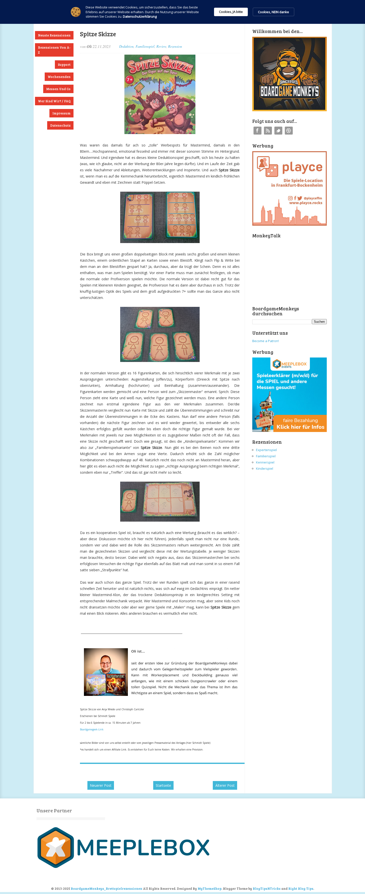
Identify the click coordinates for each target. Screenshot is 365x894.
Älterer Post (225, 785)
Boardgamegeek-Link (92, 729)
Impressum (61, 113)
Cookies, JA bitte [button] (231, 11)
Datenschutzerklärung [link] (140, 16)
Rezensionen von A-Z (54, 50)
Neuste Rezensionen (54, 35)
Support (64, 64)
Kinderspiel (264, 468)
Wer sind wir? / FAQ (54, 101)
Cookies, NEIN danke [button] (273, 12)
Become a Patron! (265, 341)
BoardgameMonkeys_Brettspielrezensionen (106, 888)
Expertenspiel (266, 450)
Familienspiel (145, 46)
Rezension (175, 46)
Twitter (278, 131)
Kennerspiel (265, 462)
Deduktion (126, 46)
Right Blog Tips (300, 888)
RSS (268, 131)
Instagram (289, 131)
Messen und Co (58, 89)
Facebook (257, 131)
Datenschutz (60, 125)
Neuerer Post (100, 785)
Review (161, 46)
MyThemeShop (209, 888)
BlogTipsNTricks (267, 888)
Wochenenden (59, 76)
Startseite (163, 785)
